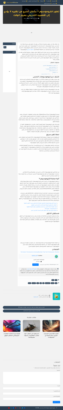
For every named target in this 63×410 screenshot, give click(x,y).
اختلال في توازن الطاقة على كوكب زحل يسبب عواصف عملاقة (32, 307)
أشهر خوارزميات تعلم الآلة (51, 208)
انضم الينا (24, 1)
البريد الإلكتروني (56, 391)
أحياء (38, 283)
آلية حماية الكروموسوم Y (51, 69)
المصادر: (54, 72)
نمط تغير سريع (52, 67)
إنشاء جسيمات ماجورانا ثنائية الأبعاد (31, 310)
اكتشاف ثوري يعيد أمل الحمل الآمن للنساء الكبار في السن (44, 210)
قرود (56, 283)
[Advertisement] (31, 33)
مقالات (48, 1)
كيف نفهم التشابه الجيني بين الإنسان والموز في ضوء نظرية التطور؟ (42, 206)
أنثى (40, 283)
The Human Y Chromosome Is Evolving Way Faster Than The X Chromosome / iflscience (40, 252)
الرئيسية (54, 1)
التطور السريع (30, 49)
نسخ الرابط (35, 264)
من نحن (54, 3)
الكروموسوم (47, 283)
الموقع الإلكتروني (56, 396)
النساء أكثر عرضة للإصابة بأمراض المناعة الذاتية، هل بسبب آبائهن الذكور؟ (40, 203)
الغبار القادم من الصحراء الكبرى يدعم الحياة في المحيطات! (51, 335)
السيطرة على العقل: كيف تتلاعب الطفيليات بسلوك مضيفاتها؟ (31, 335)
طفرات (52, 283)
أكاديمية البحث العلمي (33, 1)
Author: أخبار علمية (44, 74)
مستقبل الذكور (52, 70)
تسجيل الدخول (47, 3)
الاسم (58, 385)
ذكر (43, 283)
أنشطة (42, 1)
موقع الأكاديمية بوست (32, 269)
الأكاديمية (33, 283)
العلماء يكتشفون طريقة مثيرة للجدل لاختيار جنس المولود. (44, 205)
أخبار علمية (35, 255)
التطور (29, 283)
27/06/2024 (35, 18)
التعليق (58, 370)
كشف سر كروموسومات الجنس (49, 65)
